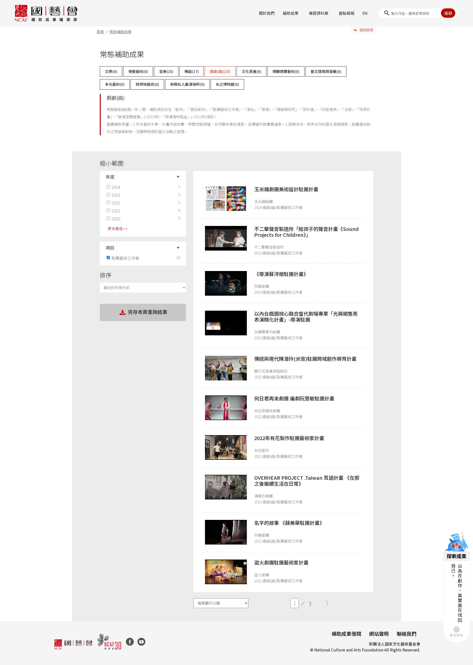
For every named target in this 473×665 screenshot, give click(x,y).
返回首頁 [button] (366, 29)
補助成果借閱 (346, 633)
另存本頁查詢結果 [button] (147, 311)
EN (365, 13)
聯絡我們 (406, 633)
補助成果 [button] (290, 13)
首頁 (100, 31)
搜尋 (448, 13)
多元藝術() (114, 84)
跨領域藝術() (147, 84)
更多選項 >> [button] (118, 228)
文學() (111, 71)
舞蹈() (192, 71)
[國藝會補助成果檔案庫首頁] (47, 13)
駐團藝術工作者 (125, 258)
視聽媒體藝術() (285, 71)
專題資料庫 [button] (318, 13)
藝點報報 (347, 13)
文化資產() (251, 71)
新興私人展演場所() (187, 84)
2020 (116, 219)
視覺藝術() (138, 71)
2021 (116, 211)
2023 (116, 195)
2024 (116, 187)
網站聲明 (379, 633)
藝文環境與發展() (326, 71)
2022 (116, 203)
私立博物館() (227, 84)
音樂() (166, 71)
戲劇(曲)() (220, 71)
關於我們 (267, 13)
